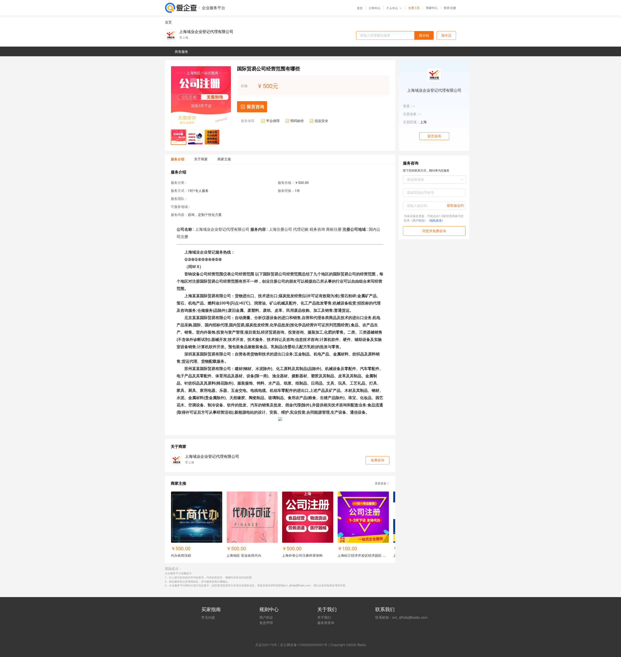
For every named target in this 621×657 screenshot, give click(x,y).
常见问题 (208, 617)
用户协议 (266, 617)
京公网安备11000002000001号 (303, 644)
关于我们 (324, 617)
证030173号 (268, 644)
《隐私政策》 (436, 220)
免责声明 (266, 622)
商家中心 (432, 7)
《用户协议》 (418, 220)
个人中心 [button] (392, 8)
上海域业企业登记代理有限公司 (206, 31)
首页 (360, 8)
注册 (453, 8)
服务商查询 (325, 622)
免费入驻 (414, 7)
